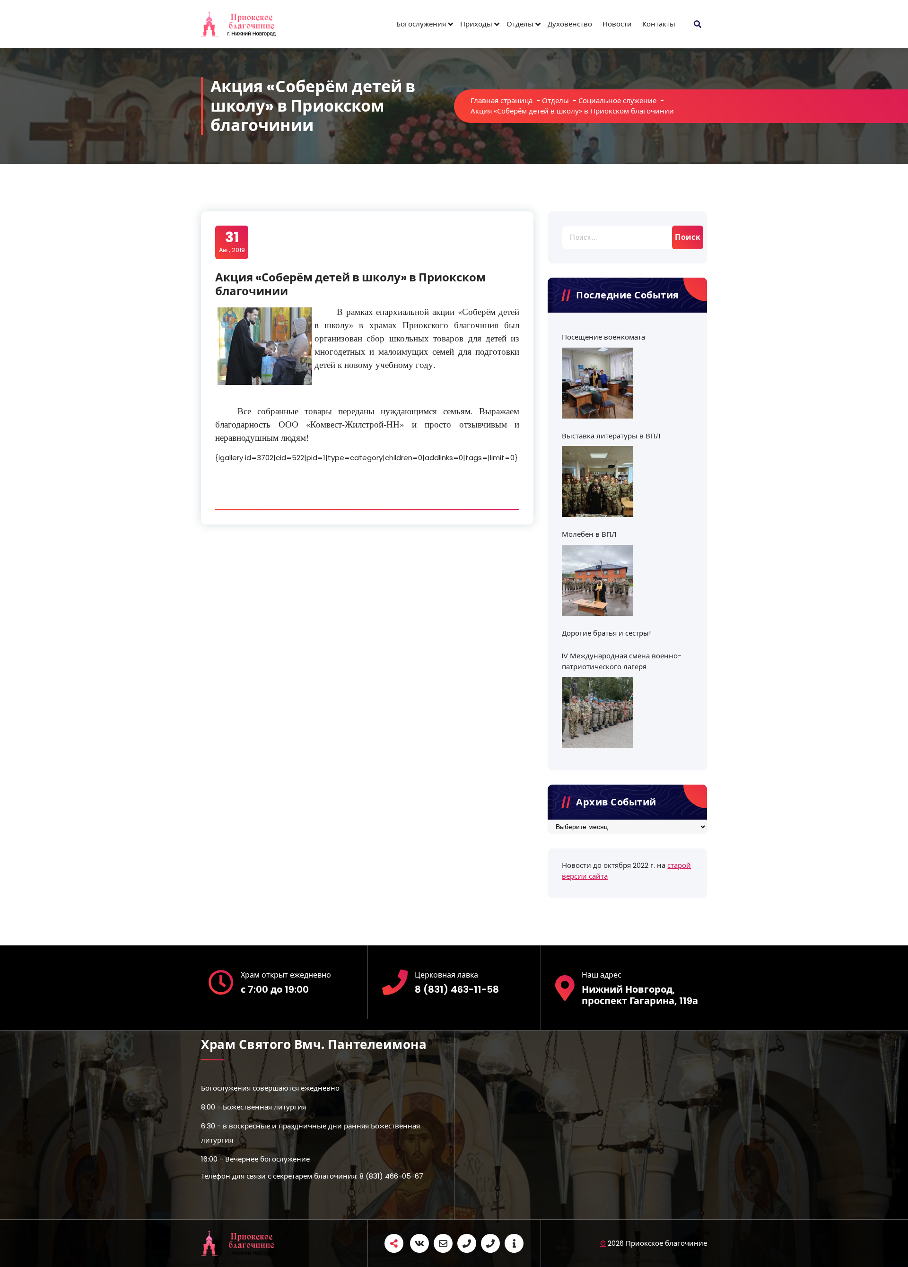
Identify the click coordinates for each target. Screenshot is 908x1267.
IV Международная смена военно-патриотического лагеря (621, 661)
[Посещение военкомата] (597, 383)
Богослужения (421, 24)
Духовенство (570, 24)
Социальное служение (617, 100)
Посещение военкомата (603, 337)
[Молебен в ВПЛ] (597, 580)
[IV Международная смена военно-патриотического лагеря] (597, 712)
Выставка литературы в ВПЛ (611, 436)
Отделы (519, 24)
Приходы (476, 24)
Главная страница (502, 100)
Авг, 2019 (232, 241)
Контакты (658, 24)
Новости (617, 24)
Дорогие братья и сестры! (606, 633)
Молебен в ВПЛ (589, 534)
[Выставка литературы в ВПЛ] (597, 481)
